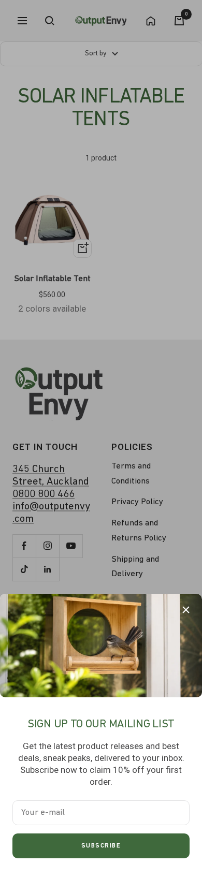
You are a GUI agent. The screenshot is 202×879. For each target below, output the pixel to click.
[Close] (186, 609)
